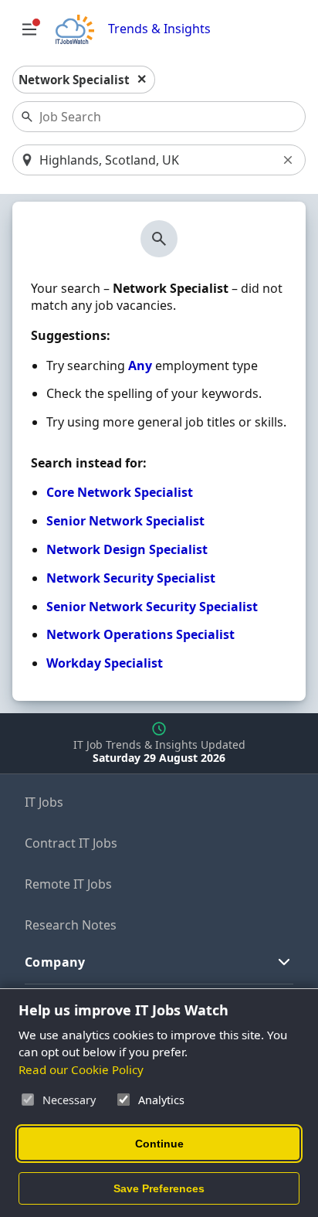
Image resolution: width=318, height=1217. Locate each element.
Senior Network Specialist (125, 520)
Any (140, 365)
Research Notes (71, 924)
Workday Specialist (104, 662)
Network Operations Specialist (140, 634)
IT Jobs (44, 802)
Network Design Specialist (127, 549)
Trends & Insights (159, 29)
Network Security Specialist (130, 577)
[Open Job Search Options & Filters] (29, 29)
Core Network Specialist (119, 492)
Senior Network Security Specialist (152, 606)
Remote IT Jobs (68, 883)
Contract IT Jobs (71, 843)
